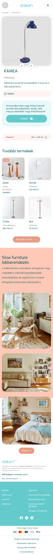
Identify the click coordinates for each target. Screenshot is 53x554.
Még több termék (24, 239)
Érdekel (24, 118)
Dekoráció (6, 504)
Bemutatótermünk (36, 499)
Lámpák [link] (5, 12)
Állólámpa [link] (16, 12)
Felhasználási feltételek (26, 548)
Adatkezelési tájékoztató (26, 543)
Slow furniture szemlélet (39, 495)
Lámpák (5, 499)
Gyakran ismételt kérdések (36, 505)
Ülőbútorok (7, 495)
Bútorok (5, 490)
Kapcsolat (32, 490)
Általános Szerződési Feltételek (26, 539)
